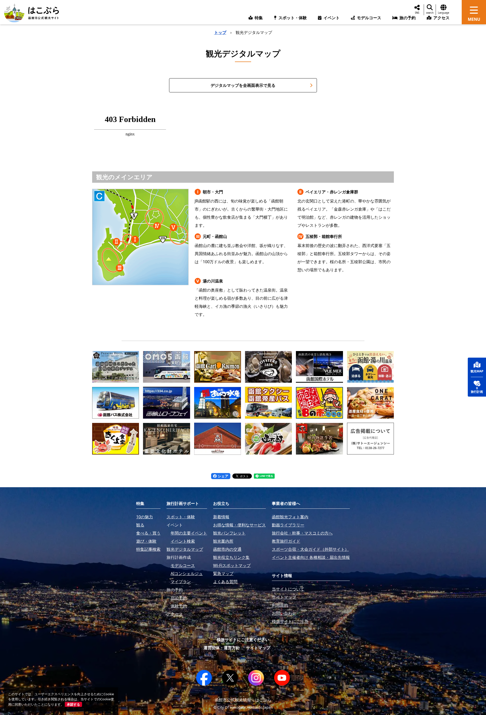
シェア (222, 476)
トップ (220, 32)
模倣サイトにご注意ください (243, 639)
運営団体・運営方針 (222, 647)
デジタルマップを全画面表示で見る (243, 85)
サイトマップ (258, 647)
